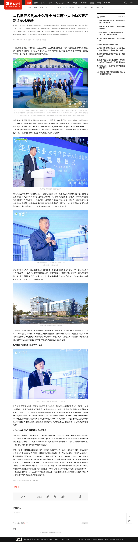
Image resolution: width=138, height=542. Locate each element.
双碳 (97, 7)
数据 (85, 7)
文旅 (79, 7)
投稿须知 (106, 539)
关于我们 (81, 539)
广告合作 (94, 539)
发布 (85, 523)
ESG (91, 7)
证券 (41, 7)
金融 (35, 7)
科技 (29, 7)
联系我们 (87, 539)
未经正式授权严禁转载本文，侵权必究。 (26, 480)
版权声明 (112, 539)
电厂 (103, 7)
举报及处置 (119, 539)
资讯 (15, 487)
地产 (47, 7)
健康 (59, 7)
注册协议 (100, 539)
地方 (65, 7)
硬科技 (72, 7)
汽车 (53, 7)
